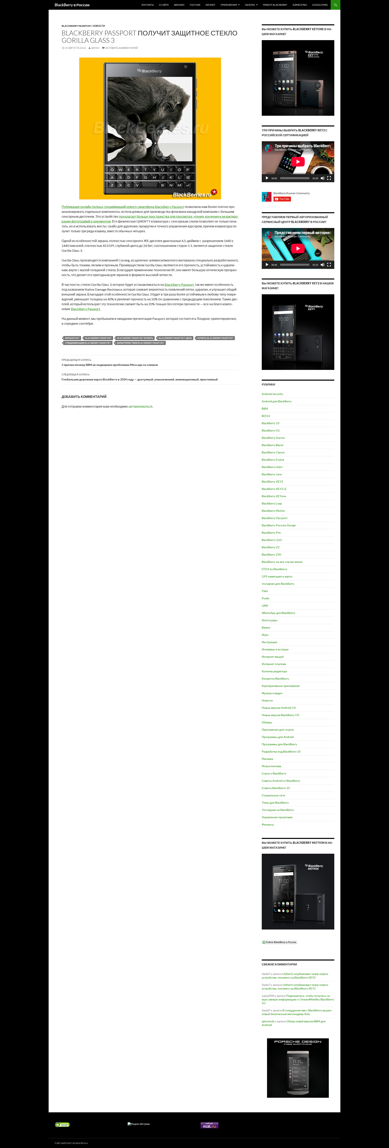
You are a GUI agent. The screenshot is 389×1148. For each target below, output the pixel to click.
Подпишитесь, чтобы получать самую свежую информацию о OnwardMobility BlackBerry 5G (298, 999)
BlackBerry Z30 (271, 554)
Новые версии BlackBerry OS (280, 715)
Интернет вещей (273, 656)
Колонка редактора (274, 671)
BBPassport (72, 338)
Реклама (267, 758)
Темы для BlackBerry (275, 802)
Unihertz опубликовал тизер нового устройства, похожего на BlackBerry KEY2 (295, 975)
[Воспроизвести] (267, 178)
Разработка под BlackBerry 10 (281, 751)
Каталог (210, 4)
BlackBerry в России (72, 5)
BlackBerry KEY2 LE (274, 488)
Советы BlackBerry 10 (276, 788)
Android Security (272, 394)
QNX (265, 605)
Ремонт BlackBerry (275, 4)
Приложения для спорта (278, 729)
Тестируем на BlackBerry (278, 810)
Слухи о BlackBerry (274, 773)
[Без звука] (323, 178)
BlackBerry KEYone (274, 496)
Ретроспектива (271, 766)
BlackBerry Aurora (273, 437)
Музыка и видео (272, 693)
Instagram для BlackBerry (278, 583)
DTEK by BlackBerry (274, 569)
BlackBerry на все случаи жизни (282, 561)
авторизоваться (140, 406)
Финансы (268, 824)
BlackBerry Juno (272, 474)
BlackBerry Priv (271, 532)
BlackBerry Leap (272, 503)
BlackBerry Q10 (272, 540)
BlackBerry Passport (77, 25)
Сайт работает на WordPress (71, 1143)
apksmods (268, 1021)
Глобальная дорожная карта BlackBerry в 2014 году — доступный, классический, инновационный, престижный (140, 377)
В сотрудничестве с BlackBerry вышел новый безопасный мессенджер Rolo (296, 1012)
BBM (265, 408)
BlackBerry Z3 (270, 547)
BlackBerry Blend (272, 445)
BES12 (266, 416)
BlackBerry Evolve (273, 459)
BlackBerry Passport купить (135, 338)
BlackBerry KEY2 (272, 481)
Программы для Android (278, 737)
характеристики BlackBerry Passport (140, 343)
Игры (265, 634)
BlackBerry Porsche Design (279, 525)
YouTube (195, 4)
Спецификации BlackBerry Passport (88, 343)
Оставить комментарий (121, 47)
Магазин (179, 4)
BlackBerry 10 (270, 423)
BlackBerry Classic (273, 452)
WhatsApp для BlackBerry (278, 613)
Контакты (148, 4)
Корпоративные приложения (281, 686)
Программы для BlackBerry (279, 744)
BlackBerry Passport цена (175, 338)
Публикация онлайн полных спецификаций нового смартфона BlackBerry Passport (123, 207)
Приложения (229, 4)
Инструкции (269, 642)
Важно (266, 627)
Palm (265, 591)
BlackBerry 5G (271, 430)
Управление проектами (277, 817)
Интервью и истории (275, 649)
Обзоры (250, 4)
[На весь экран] (329, 178)
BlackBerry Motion (273, 510)
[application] (298, 161)
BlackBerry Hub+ (272, 467)
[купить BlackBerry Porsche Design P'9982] (298, 1068)
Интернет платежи (274, 664)
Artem (95, 47)
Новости (99, 25)
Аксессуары (269, 620)
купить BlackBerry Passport (215, 338)
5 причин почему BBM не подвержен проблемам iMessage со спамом (110, 362)
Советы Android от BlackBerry (281, 780)
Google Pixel (320, 4)
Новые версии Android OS (279, 707)
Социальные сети (273, 795)
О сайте (164, 4)
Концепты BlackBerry (275, 678)
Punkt (265, 598)
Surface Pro (300, 4)
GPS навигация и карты (277, 576)
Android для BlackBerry (277, 401)
